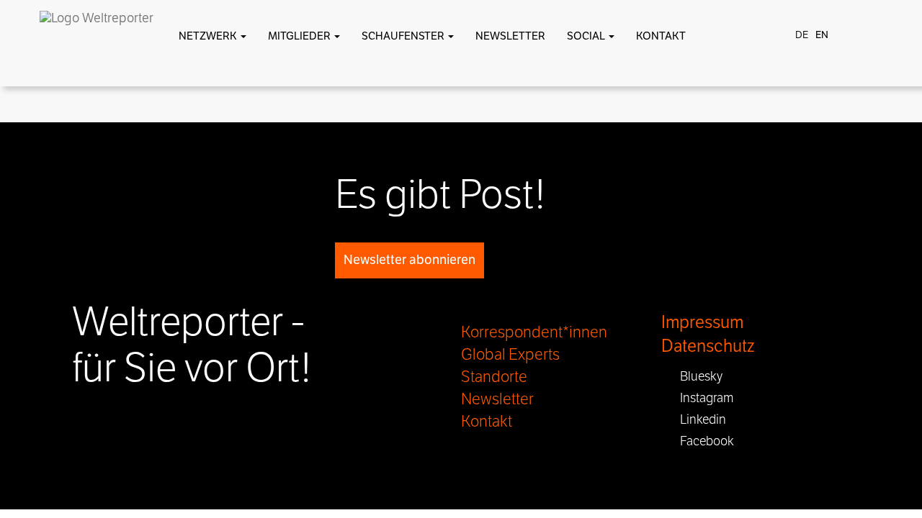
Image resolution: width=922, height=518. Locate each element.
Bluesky (696, 376)
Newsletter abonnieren (409, 260)
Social (587, 35)
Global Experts (510, 354)
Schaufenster (404, 35)
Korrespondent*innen (534, 332)
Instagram (702, 398)
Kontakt (661, 35)
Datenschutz (707, 346)
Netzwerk (209, 35)
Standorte (494, 377)
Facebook (702, 441)
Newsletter (510, 35)
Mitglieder (300, 35)
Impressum (702, 322)
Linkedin (698, 419)
